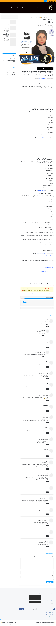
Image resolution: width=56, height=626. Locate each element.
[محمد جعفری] (35, 599)
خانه (42, 7)
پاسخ (47, 326)
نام (52, 570)
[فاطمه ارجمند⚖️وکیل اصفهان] (31, 599)
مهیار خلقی (7, 42)
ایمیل (52, 575)
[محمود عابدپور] (39, 599)
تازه (8, 16)
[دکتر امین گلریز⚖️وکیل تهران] (13, 35)
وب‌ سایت (34, 575)
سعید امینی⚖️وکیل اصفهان (11, 72)
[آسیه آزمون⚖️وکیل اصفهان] (35, 602)
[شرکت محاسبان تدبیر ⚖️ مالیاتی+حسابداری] (13, 22)
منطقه (34, 7)
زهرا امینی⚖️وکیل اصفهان (11, 74)
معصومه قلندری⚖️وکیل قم (11, 70)
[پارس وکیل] (49, 8)
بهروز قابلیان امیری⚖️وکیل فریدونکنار (7, 28)
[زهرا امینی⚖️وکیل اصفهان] (31, 596)
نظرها (4, 16)
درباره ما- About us (12, 58)
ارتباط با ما (22, 7)
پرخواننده (14, 16)
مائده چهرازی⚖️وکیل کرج (50, 617)
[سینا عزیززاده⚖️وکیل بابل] (39, 602)
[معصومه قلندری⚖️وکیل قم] (39, 596)
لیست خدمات (28, 7)
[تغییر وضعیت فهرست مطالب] (51, 68)
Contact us (13, 55)
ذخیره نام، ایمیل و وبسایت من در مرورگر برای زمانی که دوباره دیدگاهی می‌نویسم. (40, 579)
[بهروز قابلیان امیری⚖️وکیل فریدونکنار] (13, 28)
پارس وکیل (13, 56)
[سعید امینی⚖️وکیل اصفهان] (35, 596)
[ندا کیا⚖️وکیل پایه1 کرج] (31, 602)
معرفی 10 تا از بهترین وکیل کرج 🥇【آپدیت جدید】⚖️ (42, 17)
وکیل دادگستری (49, 27)
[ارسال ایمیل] (46, 27)
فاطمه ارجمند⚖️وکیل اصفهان (10, 75)
